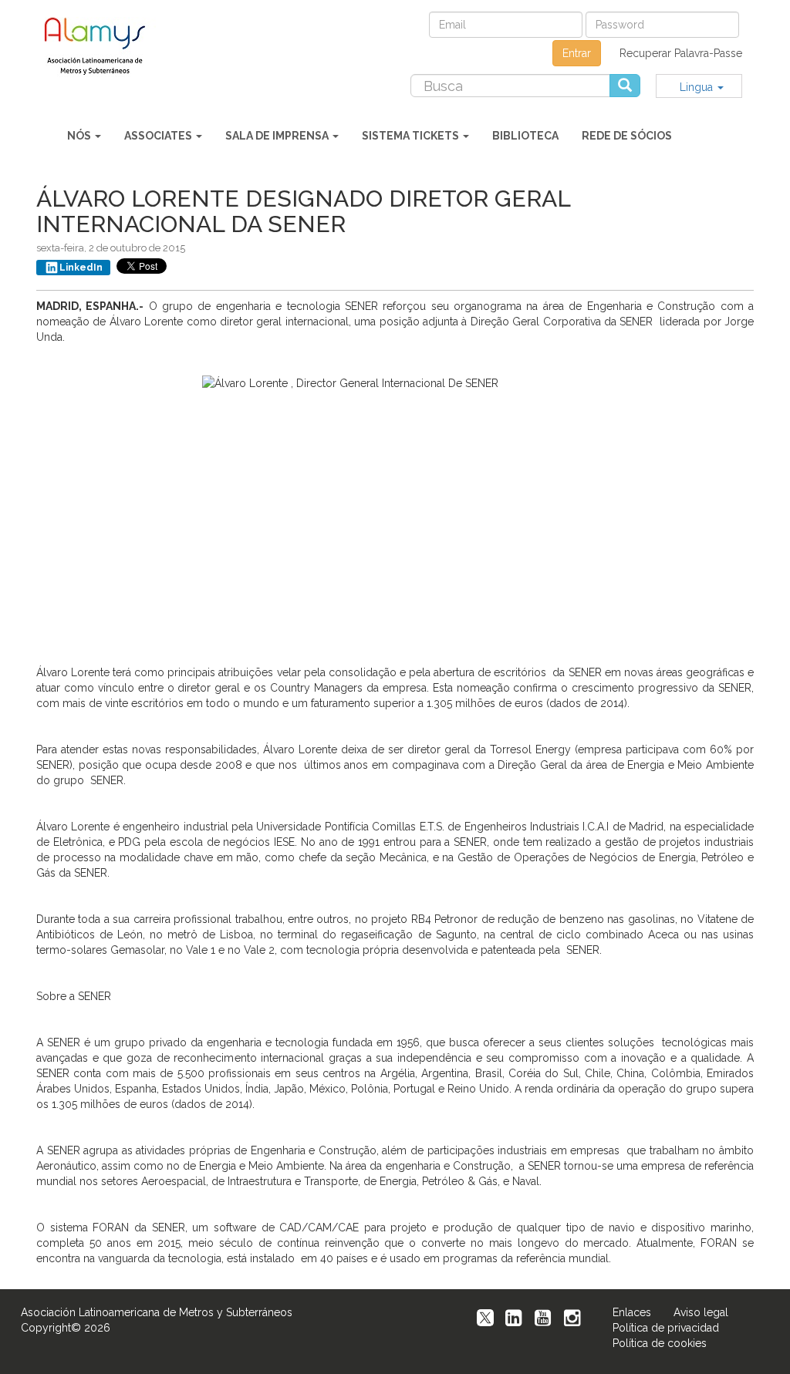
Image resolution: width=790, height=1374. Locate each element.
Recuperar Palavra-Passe (681, 53)
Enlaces (632, 1312)
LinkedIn (81, 267)
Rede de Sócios (627, 136)
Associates (159, 136)
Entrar (576, 53)
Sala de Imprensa (278, 136)
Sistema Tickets (411, 136)
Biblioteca (525, 136)
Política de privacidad (666, 1328)
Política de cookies (660, 1343)
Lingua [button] (698, 87)
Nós (80, 136)
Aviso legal (701, 1312)
